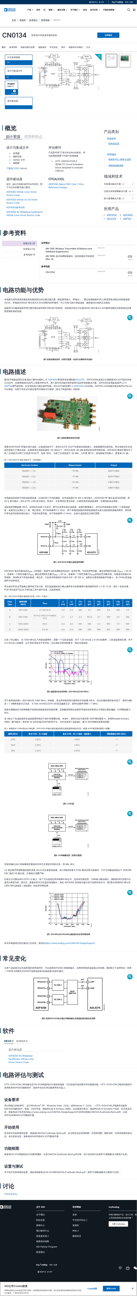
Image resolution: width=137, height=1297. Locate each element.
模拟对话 (76, 1236)
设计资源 (13, 136)
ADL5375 (111, 218)
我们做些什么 (42, 1230)
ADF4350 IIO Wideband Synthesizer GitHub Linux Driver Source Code (24, 213)
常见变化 (54, 47)
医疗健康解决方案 (114, 198)
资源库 (75, 1225)
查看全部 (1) (8, 1041)
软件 (63, 47)
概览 (4, 47)
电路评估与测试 (76, 47)
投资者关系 (41, 1236)
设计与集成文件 (14, 71)
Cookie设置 (92, 1288)
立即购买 (108, 35)
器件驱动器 (12, 101)
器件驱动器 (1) (22, 1041)
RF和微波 (111, 154)
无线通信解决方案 (114, 184)
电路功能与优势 (28, 47)
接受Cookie (111, 1288)
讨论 (88, 47)
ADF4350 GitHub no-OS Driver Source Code (22, 201)
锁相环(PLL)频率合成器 (120, 159)
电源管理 (111, 138)
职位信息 (40, 1220)
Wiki (74, 1230)
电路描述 (42, 47)
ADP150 (127, 218)
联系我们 (40, 1252)
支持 (74, 1214)
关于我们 (40, 1214)
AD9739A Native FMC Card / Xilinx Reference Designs (66, 186)
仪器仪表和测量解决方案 (117, 191)
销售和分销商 (42, 1241)
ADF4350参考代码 (15, 207)
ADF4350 (128, 215)
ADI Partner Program (46, 1246)
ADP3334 (112, 215)
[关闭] (133, 1288)
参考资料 (13, 47)
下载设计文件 (12, 168)
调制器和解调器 (116, 165)
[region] (68, 1289)
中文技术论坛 (10, 1194)
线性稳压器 (114, 143)
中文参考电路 (13, 57)
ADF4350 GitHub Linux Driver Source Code (21, 193)
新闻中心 (40, 1225)
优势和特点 (33, 136)
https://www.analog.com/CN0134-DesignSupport (70, 943)
